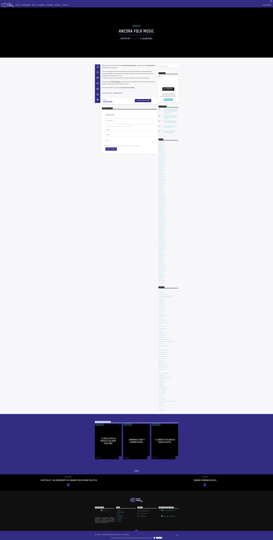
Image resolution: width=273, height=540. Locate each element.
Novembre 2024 (162, 180)
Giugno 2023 (161, 210)
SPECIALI (161, 397)
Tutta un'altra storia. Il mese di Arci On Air (168, 401)
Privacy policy (159, 537)
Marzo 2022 (161, 237)
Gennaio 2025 (162, 176)
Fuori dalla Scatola (163, 328)
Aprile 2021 (161, 257)
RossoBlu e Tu (162, 386)
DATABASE (161, 309)
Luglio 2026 (161, 144)
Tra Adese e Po (162, 399)
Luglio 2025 (161, 165)
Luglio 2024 (161, 187)
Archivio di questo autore (143, 100)
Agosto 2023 (162, 207)
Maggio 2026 (162, 147)
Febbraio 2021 (162, 260)
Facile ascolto (162, 320)
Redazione (135, 38)
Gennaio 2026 (162, 155)
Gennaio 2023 (162, 219)
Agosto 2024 (162, 185)
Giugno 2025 (161, 167)
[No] (271, 538)
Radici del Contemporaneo (165, 377)
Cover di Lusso (162, 307)
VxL (159, 407)
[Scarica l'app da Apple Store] (168, 517)
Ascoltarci (161, 298)
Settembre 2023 (162, 205)
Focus (160, 324)
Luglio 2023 (161, 208)
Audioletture (161, 301)
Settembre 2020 (162, 269)
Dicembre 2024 (162, 178)
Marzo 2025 (161, 173)
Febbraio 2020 (162, 282)
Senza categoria (162, 390)
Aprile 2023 (161, 214)
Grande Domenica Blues (205, 480)
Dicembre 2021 (162, 242)
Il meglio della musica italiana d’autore (108, 441)
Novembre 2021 (162, 244)
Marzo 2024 (161, 194)
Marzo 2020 (161, 280)
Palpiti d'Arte (161, 362)
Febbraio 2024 (162, 196)
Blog (35, 5)
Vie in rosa (161, 405)
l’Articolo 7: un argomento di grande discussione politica (68, 480)
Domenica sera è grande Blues (137, 441)
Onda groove (162, 358)
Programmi (41, 5)
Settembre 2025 (162, 162)
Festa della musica (163, 322)
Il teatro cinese (162, 335)
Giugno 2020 (161, 275)
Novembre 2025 (162, 158)
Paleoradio (161, 360)
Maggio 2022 (162, 233)
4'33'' (160, 290)
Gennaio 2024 (162, 198)
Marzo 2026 (161, 151)
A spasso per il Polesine (164, 294)
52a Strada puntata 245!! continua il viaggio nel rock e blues (171, 117)
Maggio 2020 (162, 276)
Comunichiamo (162, 305)
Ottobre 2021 (162, 246)
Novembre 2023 (162, 201)
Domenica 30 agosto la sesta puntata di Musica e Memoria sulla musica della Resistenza (171, 111)
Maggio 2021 (162, 255)
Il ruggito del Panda (163, 333)
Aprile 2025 (161, 171)
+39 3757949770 (144, 513)
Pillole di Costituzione (163, 365)
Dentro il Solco (162, 311)
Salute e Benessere (163, 388)
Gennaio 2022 (162, 241)
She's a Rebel (162, 392)
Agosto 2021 (162, 250)
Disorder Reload (162, 315)
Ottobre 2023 (162, 203)
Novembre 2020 (162, 266)
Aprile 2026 (161, 149)
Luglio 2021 (161, 251)
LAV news (161, 343)
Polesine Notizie (162, 369)
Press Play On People (163, 373)
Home (18, 5)
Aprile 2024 (161, 192)
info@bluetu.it (143, 516)
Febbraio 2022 (162, 239)
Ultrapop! (161, 403)
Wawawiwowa (162, 409)
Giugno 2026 (161, 146)
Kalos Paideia (162, 337)
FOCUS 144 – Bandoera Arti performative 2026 (170, 132)
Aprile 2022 (161, 235)
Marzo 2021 (161, 259)
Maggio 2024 (162, 190)
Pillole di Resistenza (163, 367)
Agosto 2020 (162, 271)
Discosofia (161, 313)
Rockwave (161, 384)
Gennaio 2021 (162, 262)
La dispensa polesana (164, 339)
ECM (160, 318)
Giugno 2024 (161, 189)
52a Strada (161, 292)
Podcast (58, 5)
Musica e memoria (163, 352)
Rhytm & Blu (161, 380)
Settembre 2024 (162, 183)
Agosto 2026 (162, 142)
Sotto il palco (162, 394)
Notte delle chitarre (163, 356)
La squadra (50, 5)
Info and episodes (168, 99)
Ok (154, 537)
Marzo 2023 (161, 216)
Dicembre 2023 (162, 199)
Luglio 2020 (161, 273)
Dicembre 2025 (162, 156)
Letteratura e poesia (163, 345)
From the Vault (136, 26)
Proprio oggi (161, 375)
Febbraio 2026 (162, 153)
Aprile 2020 (161, 278)
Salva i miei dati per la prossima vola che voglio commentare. (125, 146)
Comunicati (161, 303)
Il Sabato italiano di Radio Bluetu (165, 441)
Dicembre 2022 (162, 221)
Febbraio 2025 (162, 174)
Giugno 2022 (161, 232)
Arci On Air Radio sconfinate (165, 296)
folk (110, 93)
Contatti (66, 5)
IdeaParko (161, 330)
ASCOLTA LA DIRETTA (266, 5)
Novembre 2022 (162, 223)
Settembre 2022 (162, 226)
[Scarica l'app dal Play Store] (168, 512)
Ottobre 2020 (162, 268)
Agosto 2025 (162, 164)
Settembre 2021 (162, 248)
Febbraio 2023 (162, 217)
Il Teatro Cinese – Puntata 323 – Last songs (170, 126)
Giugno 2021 (161, 253)
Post (160, 371)
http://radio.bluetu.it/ (144, 510)
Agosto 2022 (162, 228)
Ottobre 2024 (162, 181)
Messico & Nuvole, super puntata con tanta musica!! (171, 121)
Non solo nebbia (162, 354)
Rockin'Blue (161, 382)
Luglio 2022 (161, 230)
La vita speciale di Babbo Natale (166, 341)
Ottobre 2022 (162, 225)
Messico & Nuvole (163, 350)
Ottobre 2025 (162, 160)
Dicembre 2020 (162, 264)
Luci (159, 348)
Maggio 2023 (162, 212)
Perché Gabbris (26, 5)
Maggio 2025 (162, 169)
